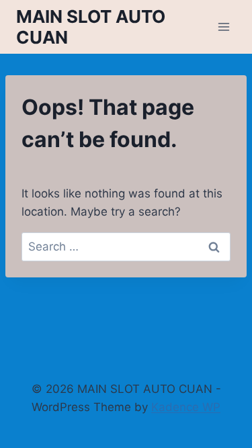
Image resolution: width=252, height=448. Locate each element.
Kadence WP (185, 407)
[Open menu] (223, 26)
